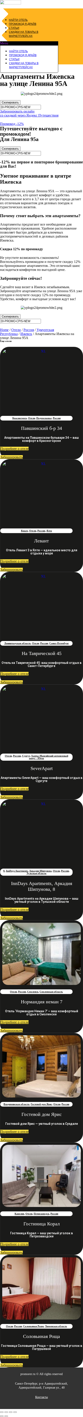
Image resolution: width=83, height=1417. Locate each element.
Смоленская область (51, 991)
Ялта (49, 530)
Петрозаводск (41, 1213)
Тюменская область (56, 1326)
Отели (16, 330)
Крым (24, 530)
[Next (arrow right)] (6, 1416)
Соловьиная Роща (33, 1326)
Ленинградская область (17, 643)
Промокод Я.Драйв (22, 24)
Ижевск (26, 334)
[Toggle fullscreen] (10, 1412)
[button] (29, 43)
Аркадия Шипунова (40, 870)
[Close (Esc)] (2, 1412)
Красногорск (19, 418)
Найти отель (18, 20)
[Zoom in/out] (15, 1412)
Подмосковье (44, 418)
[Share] (6, 1412)
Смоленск (32, 991)
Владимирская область (16, 1104)
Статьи (14, 28)
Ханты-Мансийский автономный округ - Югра (48, 757)
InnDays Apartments (17, 870)
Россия (28, 330)
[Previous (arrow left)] (2, 1416)
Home (4, 330)
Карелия (19, 1213)
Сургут (26, 755)
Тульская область (36, 873)
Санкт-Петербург (59, 643)
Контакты (41, 1397)
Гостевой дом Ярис (41, 1104)
